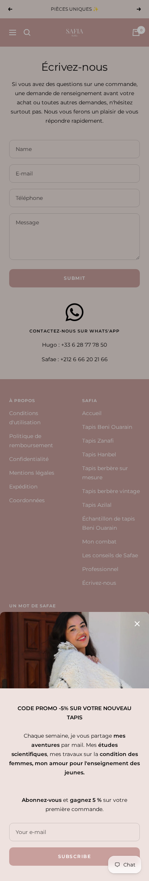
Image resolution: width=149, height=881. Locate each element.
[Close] (137, 623)
